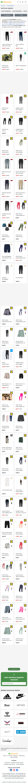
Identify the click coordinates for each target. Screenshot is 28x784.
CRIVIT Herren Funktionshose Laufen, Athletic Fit (6, 342)
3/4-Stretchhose (19, 277)
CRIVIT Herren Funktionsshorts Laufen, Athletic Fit (20, 427)
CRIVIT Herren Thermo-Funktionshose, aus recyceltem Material (6, 130)
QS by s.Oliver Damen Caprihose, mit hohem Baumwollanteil (7, 533)
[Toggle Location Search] (23, 2)
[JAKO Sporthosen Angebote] (21, 732)
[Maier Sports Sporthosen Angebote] (21, 714)
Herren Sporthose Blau (20, 45)
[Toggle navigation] (25, 2)
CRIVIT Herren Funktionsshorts (5, 405)
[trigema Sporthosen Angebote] (7, 723)
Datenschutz (22, 755)
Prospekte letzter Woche (9, 764)
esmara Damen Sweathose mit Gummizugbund (5, 427)
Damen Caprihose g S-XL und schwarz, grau (7, 448)
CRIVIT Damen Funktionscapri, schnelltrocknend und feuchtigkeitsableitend (21, 236)
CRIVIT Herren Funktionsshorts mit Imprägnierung (6, 618)
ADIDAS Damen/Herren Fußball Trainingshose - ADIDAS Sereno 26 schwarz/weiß (7, 363)
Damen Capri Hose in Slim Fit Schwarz (20, 172)
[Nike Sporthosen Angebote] (21, 696)
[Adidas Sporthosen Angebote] (7, 696)
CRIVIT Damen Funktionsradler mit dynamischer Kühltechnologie (20, 618)
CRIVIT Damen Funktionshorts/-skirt (7, 320)
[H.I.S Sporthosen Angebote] (21, 723)
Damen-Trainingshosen (6, 11)
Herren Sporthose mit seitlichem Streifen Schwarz (7, 45)
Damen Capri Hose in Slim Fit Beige (20, 193)
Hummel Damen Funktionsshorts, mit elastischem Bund (20, 342)
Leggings (10, 22)
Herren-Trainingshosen (17, 11)
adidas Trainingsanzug (21, 65)
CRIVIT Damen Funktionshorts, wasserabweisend (6, 554)
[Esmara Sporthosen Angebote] (21, 705)
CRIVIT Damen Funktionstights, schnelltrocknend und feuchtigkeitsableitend (21, 554)
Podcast (10, 755)
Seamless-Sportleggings (5, 278)
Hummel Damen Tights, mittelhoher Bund (20, 576)
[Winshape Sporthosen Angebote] (7, 740)
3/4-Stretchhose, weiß (7, 490)
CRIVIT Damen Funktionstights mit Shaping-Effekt (20, 406)
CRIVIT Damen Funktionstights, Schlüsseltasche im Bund (20, 469)
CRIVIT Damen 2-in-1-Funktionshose (7, 384)
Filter (21, 15)
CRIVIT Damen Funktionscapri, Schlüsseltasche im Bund (20, 597)
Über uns (5, 755)
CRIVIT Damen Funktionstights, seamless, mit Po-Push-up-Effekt (20, 533)
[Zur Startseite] (7, 2)
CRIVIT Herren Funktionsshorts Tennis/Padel (19, 448)
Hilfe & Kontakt (14, 757)
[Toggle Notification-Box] (18, 2)
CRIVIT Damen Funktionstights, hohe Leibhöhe (20, 257)
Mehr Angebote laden (14, 669)
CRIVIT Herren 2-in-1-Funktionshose (20, 384)
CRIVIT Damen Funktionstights (19, 151)
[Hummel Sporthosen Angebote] (7, 714)
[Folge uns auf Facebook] (17, 770)
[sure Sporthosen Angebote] (7, 732)
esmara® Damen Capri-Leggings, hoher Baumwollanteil (7, 512)
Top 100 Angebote (20, 764)
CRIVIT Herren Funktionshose (5, 66)
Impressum (15, 755)
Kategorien (7, 15)
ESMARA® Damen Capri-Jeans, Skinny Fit (21, 512)
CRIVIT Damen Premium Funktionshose (5, 109)
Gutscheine (7, 762)
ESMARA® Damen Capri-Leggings (19, 109)
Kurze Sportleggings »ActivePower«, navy (6, 257)
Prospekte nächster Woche (17, 762)
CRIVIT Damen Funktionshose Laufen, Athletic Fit (6, 469)
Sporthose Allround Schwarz (6, 214)
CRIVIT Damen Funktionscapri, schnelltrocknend (6, 597)
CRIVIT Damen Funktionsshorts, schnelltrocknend (6, 236)
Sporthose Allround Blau (6, 193)
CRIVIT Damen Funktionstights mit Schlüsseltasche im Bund (6, 576)
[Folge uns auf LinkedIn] (11, 770)
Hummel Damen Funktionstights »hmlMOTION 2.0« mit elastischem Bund (21, 639)
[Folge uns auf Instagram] (14, 770)
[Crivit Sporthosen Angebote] (7, 705)
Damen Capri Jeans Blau (6, 172)
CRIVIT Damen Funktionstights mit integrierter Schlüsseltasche (20, 214)
